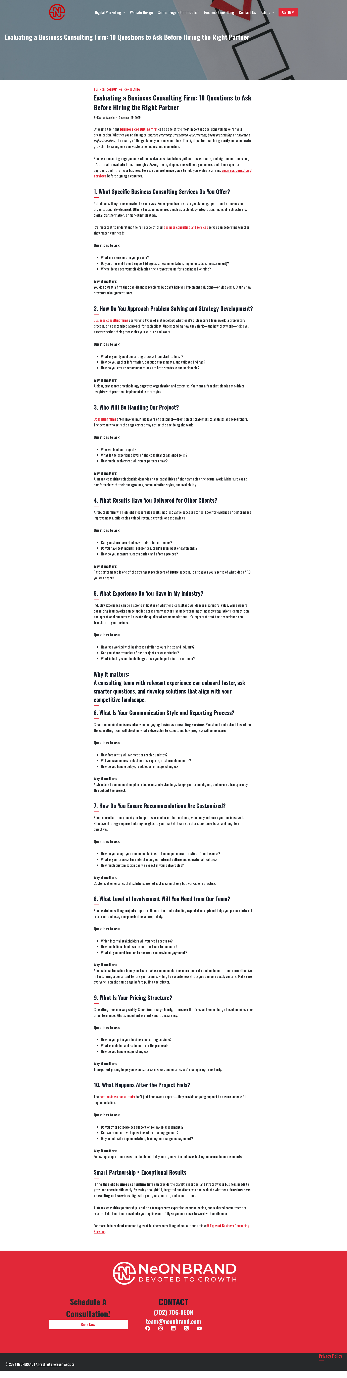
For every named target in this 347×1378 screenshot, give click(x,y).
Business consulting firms (111, 320)
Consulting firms (105, 419)
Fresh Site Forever (50, 1364)
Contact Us (247, 12)
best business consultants (117, 1096)
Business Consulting (219, 12)
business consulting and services (186, 227)
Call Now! (288, 12)
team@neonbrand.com (173, 1321)
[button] (88, 1324)
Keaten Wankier (106, 117)
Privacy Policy (330, 1356)
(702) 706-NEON (173, 1312)
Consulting (132, 89)
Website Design (141, 12)
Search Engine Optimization (178, 12)
